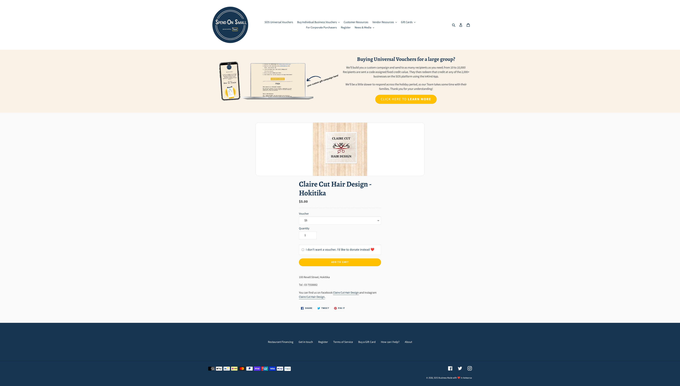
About (408, 342)
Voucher (304, 214)
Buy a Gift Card (367, 342)
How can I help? (390, 342)
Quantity (304, 228)
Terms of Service (343, 342)
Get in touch (306, 342)
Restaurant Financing (280, 342)
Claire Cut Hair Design (346, 293)
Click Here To (406, 99)
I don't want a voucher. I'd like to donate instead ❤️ (340, 249)
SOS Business (440, 377)
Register (323, 342)
